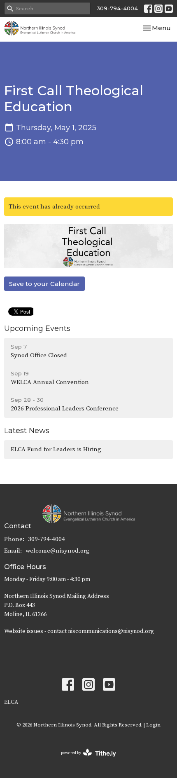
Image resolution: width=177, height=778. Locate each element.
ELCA (11, 702)
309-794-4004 (117, 8)
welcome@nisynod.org (58, 551)
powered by (84, 760)
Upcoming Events (37, 328)
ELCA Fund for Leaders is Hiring (56, 449)
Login (153, 725)
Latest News (26, 430)
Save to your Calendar (44, 284)
